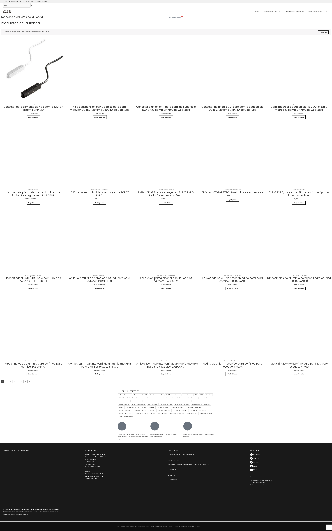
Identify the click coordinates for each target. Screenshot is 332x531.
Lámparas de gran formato (193, 407)
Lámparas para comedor (180, 410)
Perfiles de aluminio (192, 413)
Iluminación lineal (123, 401)
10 (29, 382)
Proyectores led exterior (206, 413)
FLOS (201, 395)
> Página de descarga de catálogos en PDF (181, 454)
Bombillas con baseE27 (156, 395)
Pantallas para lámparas (177, 413)
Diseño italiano (187, 395)
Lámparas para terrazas (141, 413)
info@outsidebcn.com (39, 1)
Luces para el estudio (166, 404)
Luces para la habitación (182, 404)
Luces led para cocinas (138, 404)
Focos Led (208, 395)
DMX (196, 395)
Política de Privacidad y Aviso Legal (261, 480)
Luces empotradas (124, 404)
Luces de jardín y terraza (169, 401)
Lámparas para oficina (125, 413)
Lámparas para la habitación (198, 410)
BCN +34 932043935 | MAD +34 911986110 (17, 1)
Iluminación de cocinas (149, 398)
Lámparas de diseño (177, 407)
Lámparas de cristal (163, 407)
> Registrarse (172, 469)
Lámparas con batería (133, 407)
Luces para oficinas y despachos (201, 404)
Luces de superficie (184, 401)
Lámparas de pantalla (125, 410)
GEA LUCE (121, 398)
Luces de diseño (136, 401)
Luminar (121, 407)
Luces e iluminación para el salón (202, 401)
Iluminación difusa (164, 398)
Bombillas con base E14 (140, 395)
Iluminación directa (177, 398)
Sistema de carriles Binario (126, 416)
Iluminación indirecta (205, 398)
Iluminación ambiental (133, 398)
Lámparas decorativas (148, 407)
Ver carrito (323, 32)
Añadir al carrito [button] (99, 117)
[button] (326, 11)
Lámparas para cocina (164, 410)
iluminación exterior (191, 398)
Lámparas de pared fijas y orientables (144, 410)
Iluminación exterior (22, 514)
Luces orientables (152, 404)
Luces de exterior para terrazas (152, 401)
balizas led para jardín (125, 395)
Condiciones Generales (257, 482)
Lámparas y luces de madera (159, 413)
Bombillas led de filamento (173, 395)
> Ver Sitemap (172, 479)
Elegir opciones (33, 117)
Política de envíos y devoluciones (260, 485)
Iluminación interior (9, 514)
